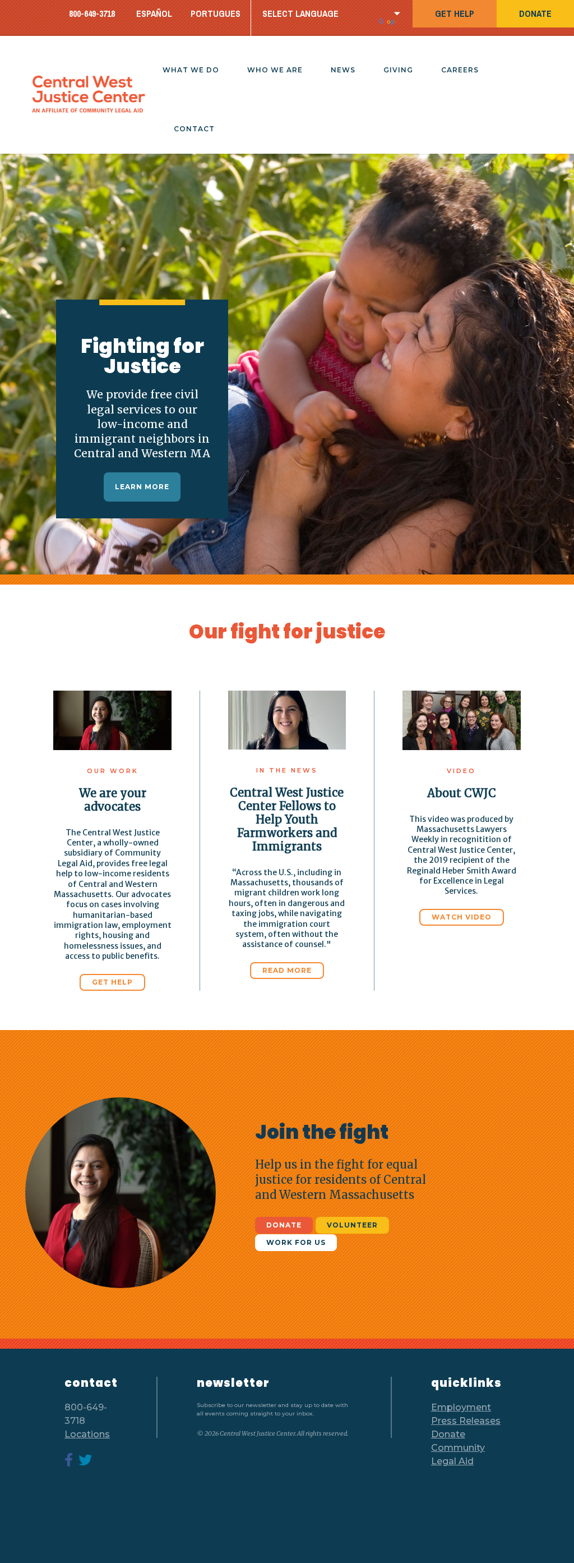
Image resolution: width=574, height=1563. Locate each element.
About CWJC (461, 793)
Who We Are (275, 70)
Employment (461, 1407)
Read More (287, 970)
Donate (535, 13)
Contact (194, 129)
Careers (460, 70)
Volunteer (352, 1225)
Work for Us (296, 1242)
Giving (398, 70)
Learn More (142, 486)
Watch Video (462, 917)
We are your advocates (112, 799)
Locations (87, 1434)
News (343, 70)
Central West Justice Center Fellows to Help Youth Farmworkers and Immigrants (287, 819)
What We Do (191, 70)
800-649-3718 (92, 13)
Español (154, 13)
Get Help (454, 13)
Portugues (215, 13)
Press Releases (466, 1420)
